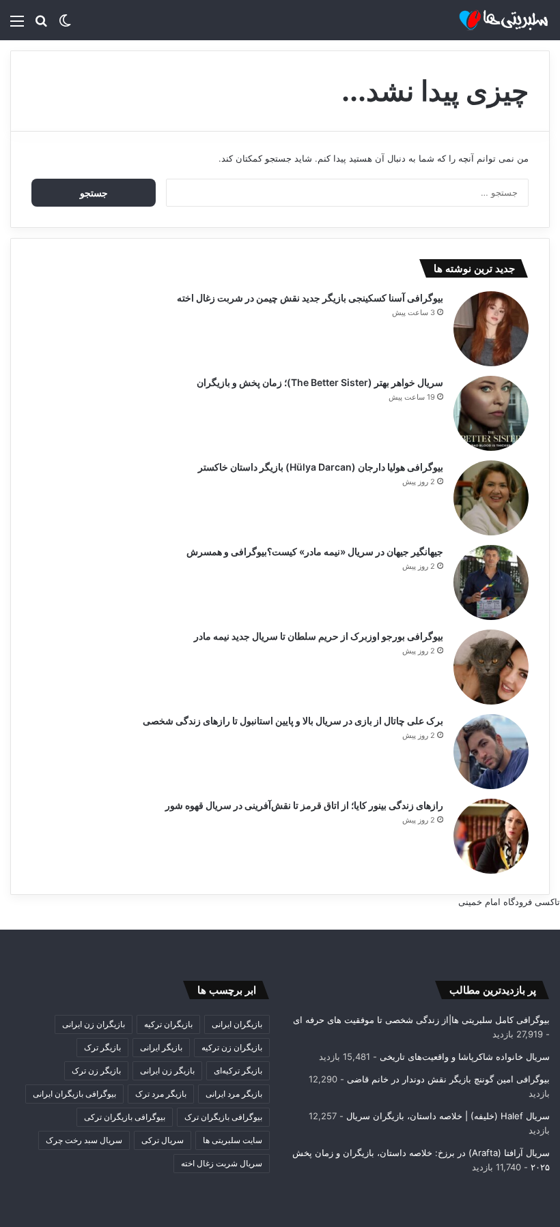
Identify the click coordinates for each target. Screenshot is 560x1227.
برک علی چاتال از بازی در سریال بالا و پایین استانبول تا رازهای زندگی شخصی (293, 720)
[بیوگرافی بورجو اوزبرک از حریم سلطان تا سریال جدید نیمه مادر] (491, 667)
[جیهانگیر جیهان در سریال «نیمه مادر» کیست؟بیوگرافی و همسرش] (491, 582)
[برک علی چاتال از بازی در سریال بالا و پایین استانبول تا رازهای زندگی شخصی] (491, 751)
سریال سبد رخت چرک (84, 1140)
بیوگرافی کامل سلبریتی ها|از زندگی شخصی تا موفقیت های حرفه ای (421, 1019)
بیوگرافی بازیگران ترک (223, 1117)
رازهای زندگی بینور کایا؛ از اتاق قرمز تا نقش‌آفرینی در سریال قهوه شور (304, 805)
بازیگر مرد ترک (160, 1094)
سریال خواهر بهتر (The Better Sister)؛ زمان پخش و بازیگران (320, 382)
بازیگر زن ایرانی (167, 1070)
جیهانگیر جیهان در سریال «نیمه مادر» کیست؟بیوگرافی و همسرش (314, 551)
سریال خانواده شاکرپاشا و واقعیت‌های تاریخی (465, 1056)
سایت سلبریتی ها (232, 1140)
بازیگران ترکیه (168, 1024)
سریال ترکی (162, 1140)
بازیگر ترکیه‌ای (238, 1070)
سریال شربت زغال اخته (221, 1163)
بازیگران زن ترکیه (231, 1047)
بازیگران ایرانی (237, 1024)
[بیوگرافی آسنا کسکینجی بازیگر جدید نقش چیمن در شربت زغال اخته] (491, 328)
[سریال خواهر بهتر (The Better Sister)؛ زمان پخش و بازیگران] (491, 413)
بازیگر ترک (102, 1047)
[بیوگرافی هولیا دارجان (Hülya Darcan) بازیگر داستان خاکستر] (491, 497)
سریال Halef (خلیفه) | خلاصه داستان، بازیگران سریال (448, 1115)
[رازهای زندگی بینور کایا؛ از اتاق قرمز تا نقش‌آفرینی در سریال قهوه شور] (491, 836)
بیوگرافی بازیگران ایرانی (74, 1094)
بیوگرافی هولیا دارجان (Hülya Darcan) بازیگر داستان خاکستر (320, 467)
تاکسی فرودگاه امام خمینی (509, 901)
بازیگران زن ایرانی (93, 1024)
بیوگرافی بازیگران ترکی (124, 1117)
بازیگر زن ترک (96, 1070)
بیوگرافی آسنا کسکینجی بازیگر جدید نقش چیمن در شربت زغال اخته (310, 298)
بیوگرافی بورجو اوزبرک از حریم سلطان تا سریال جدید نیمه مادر (318, 636)
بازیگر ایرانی (161, 1047)
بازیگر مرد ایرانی (234, 1094)
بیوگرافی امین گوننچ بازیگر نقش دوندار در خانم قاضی (448, 1079)
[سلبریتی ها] (485, 20)
